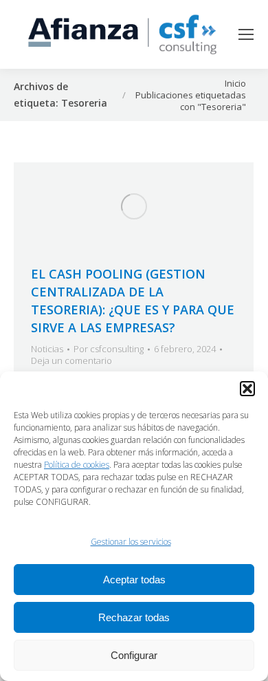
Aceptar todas (134, 579)
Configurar (134, 655)
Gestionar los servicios (131, 542)
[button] (247, 389)
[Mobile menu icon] (246, 34)
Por (109, 349)
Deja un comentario (71, 361)
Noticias (47, 349)
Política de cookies (76, 465)
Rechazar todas (134, 617)
